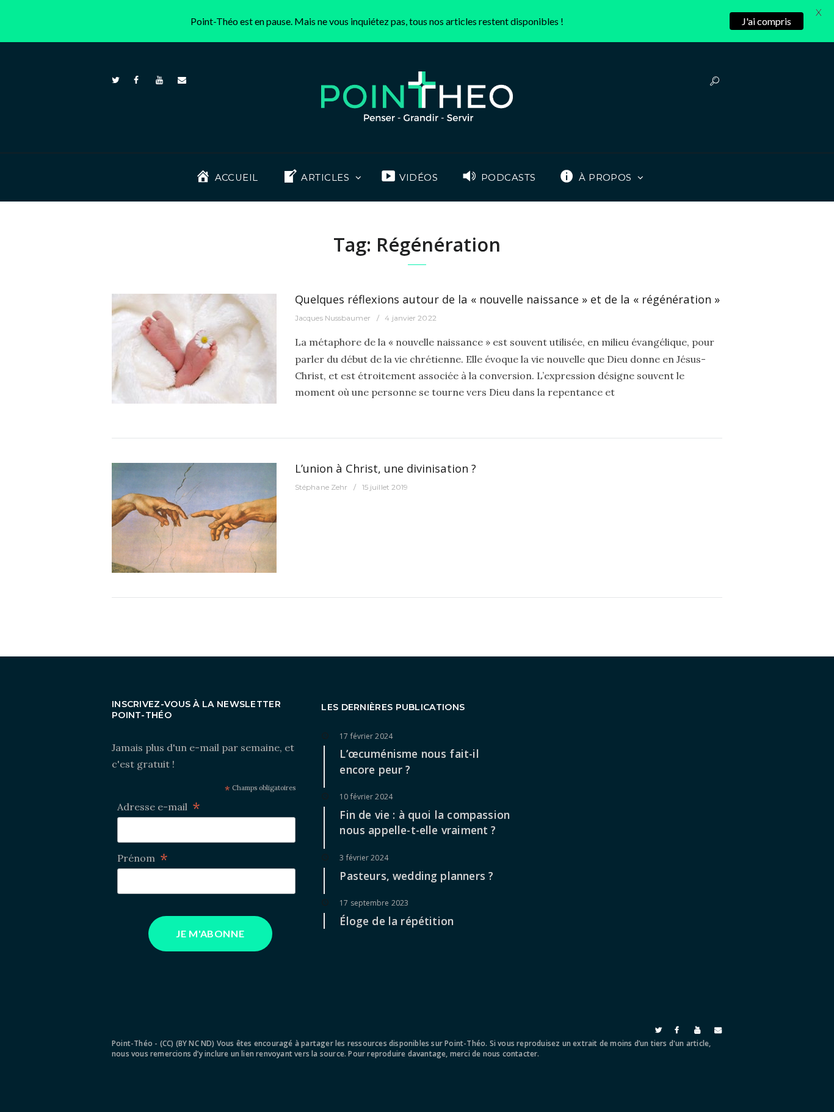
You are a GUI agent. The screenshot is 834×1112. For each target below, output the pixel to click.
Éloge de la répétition (396, 921)
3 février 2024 (363, 857)
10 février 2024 (366, 796)
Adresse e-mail (158, 807)
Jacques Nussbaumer (333, 317)
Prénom (142, 858)
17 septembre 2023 (373, 903)
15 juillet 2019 (385, 487)
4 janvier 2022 (410, 317)
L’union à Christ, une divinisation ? (385, 468)
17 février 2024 (366, 736)
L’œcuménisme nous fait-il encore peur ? (409, 761)
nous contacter (510, 1053)
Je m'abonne (210, 933)
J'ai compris (766, 21)
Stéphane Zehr (321, 487)
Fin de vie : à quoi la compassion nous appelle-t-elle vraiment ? (424, 822)
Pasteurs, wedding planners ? (416, 875)
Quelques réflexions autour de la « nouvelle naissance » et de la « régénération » (507, 299)
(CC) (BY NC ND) (187, 1043)
